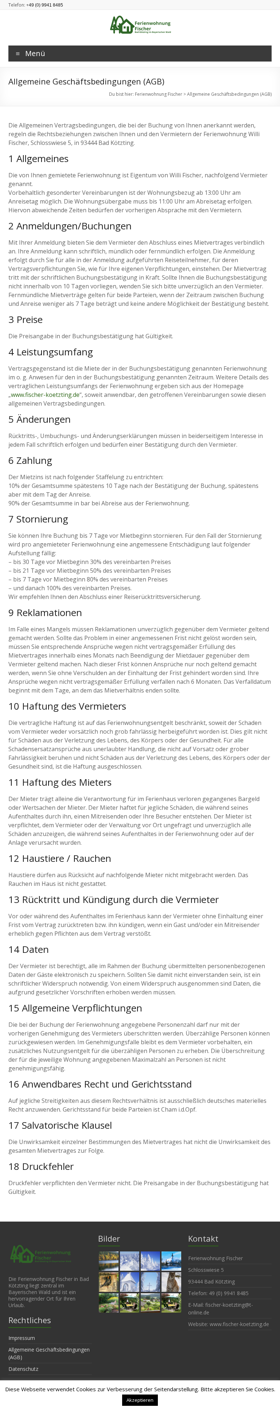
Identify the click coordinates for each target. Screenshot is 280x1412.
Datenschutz (23, 1368)
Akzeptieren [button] (140, 1400)
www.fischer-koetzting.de (45, 395)
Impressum (21, 1337)
